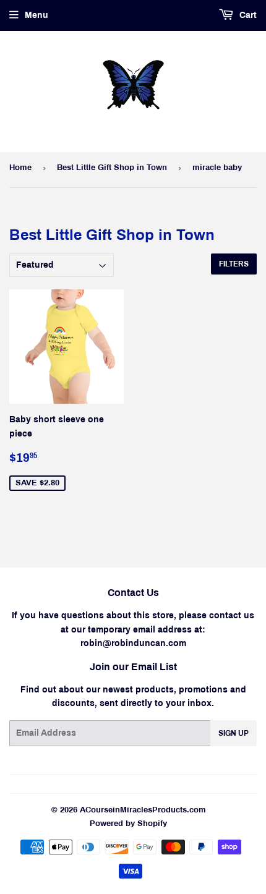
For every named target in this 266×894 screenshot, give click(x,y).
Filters (234, 264)
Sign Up (233, 733)
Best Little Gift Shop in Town (112, 167)
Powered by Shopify (128, 823)
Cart (247, 15)
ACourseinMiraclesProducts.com (143, 810)
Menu (36, 15)
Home (20, 167)
